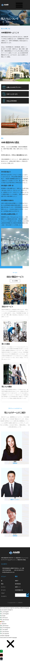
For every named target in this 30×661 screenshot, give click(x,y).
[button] (19, 5)
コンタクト (4, 596)
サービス (3, 590)
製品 (2, 583)
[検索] (27, 595)
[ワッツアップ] (1, 651)
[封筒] (1, 655)
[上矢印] (1, 658)
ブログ (2, 593)
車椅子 (16, 580)
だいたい (3, 587)
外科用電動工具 (19, 590)
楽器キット (18, 587)
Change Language (4, 635)
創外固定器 (18, 583)
